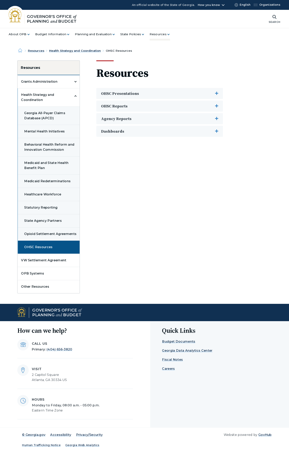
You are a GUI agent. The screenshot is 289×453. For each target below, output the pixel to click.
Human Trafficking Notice (41, 445)
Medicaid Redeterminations (47, 181)
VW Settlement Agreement (43, 260)
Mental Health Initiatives (44, 131)
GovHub (265, 435)
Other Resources (35, 286)
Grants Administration (39, 81)
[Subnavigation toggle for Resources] (171, 34)
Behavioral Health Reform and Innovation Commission (49, 147)
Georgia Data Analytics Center (187, 350)
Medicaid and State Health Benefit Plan (46, 165)
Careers (168, 369)
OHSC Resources (38, 247)
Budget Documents (178, 341)
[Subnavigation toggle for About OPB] (31, 34)
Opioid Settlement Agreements (50, 234)
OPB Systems (32, 273)
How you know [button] (209, 4)
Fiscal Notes (172, 359)
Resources (36, 51)
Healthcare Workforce (42, 194)
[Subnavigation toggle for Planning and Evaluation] (116, 34)
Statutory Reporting (40, 207)
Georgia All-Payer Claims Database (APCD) (44, 115)
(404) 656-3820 (59, 349)
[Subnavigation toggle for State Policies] (145, 34)
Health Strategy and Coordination (75, 51)
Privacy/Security (89, 435)
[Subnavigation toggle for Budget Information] (70, 34)
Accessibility (60, 435)
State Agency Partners (43, 221)
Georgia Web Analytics (82, 445)
